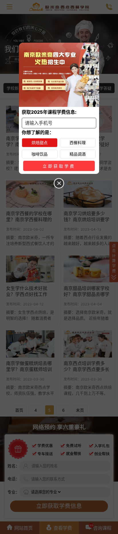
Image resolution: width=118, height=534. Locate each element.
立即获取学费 (59, 166)
